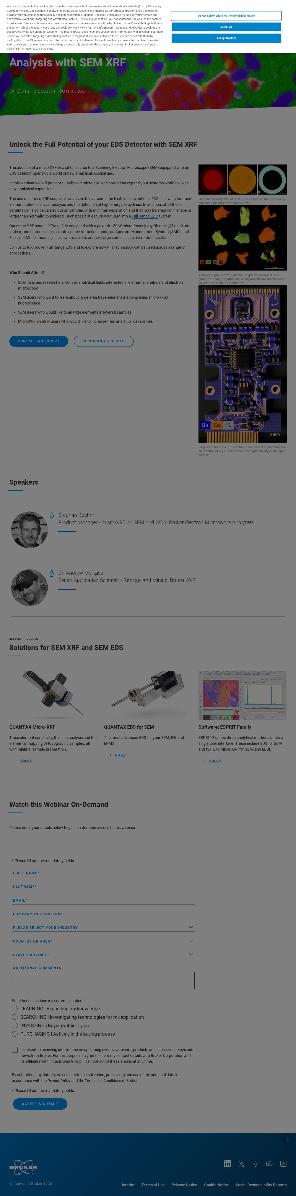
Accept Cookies (226, 38)
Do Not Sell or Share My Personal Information (226, 15)
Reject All (226, 27)
